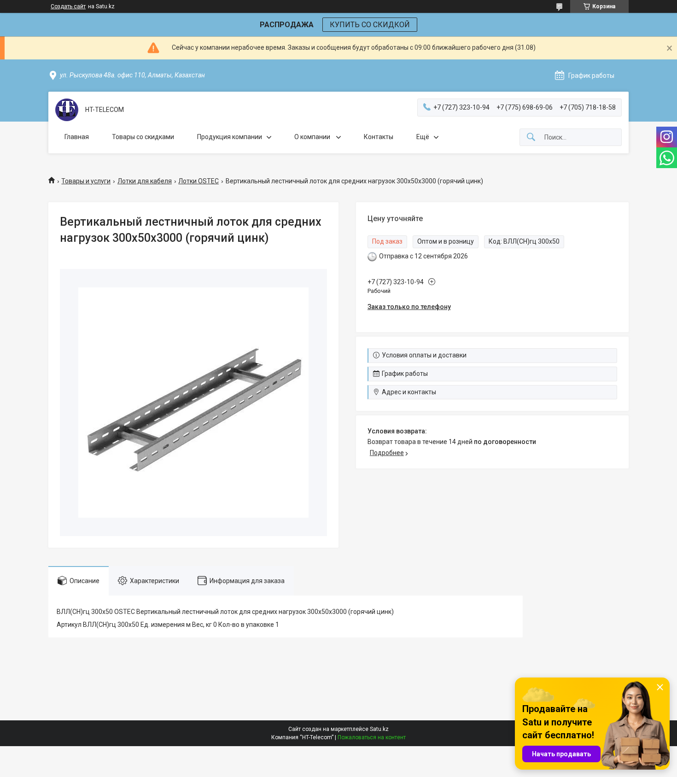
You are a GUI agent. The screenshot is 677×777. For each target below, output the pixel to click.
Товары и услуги (86, 181)
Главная (76, 136)
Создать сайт (68, 6)
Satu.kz (379, 729)
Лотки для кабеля (144, 181)
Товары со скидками (143, 136)
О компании (313, 136)
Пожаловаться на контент (372, 737)
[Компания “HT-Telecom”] (66, 110)
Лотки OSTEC (198, 181)
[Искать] (531, 137)
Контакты (378, 136)
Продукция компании (229, 136)
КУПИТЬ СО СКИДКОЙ (370, 24)
